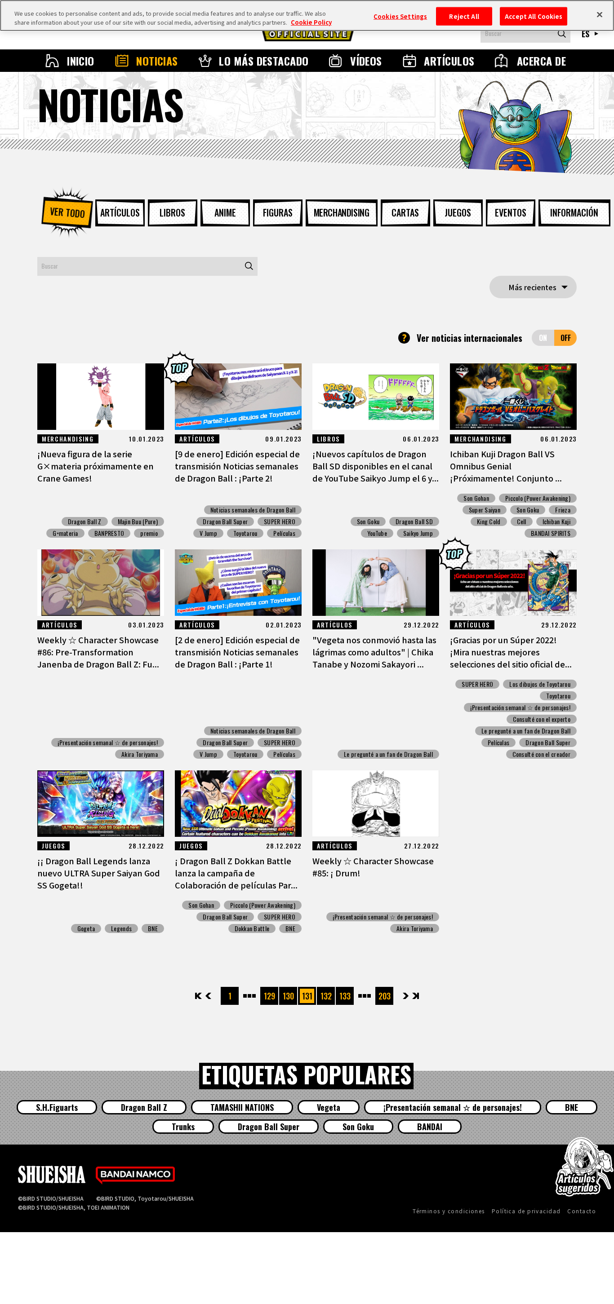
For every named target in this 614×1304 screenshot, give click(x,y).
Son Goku (368, 521)
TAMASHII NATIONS (242, 1107)
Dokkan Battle (252, 928)
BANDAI (429, 1126)
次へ (406, 996)
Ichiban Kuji (556, 521)
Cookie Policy (311, 22)
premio (149, 533)
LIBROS (172, 212)
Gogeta (86, 928)
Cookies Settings (400, 16)
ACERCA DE (541, 61)
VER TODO (67, 212)
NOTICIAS (157, 61)
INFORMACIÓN (574, 212)
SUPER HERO (279, 521)
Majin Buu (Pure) (138, 521)
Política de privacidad (526, 1211)
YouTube (377, 533)
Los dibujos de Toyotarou (539, 684)
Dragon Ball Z (85, 521)
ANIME (225, 212)
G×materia (65, 533)
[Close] (600, 14)
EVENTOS (510, 212)
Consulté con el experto (541, 719)
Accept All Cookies (533, 16)
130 (288, 996)
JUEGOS (458, 212)
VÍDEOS (366, 61)
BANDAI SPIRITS (550, 533)
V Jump (208, 533)
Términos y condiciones (449, 1211)
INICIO (80, 61)
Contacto (581, 1211)
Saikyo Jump (418, 533)
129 (269, 996)
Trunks (183, 1126)
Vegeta (328, 1107)
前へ (208, 996)
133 (345, 996)
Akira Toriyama (139, 754)
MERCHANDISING (341, 212)
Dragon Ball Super (225, 521)
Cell (521, 521)
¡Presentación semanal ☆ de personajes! (108, 742)
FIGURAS (278, 212)
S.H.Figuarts (57, 1107)
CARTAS (405, 212)
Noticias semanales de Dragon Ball (252, 509)
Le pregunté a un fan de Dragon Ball (388, 754)
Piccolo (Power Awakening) (537, 498)
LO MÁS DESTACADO (264, 61)
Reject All (464, 16)
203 (384, 996)
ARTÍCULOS (449, 61)
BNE (153, 928)
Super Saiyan (484, 509)
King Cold (489, 521)
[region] (307, 15)
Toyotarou (245, 533)
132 (326, 996)
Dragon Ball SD (414, 521)
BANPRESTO (109, 533)
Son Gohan (476, 498)
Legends (121, 928)
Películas (284, 533)
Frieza (562, 509)
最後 (415, 996)
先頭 (199, 996)
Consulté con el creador (541, 754)
